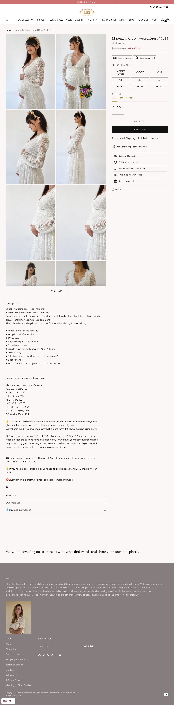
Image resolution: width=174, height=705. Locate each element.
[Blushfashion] (87, 12)
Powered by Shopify (14, 695)
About (9, 643)
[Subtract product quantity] (122, 111)
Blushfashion (118, 42)
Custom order (13, 654)
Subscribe (88, 646)
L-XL (159, 80)
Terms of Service (14, 664)
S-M (121, 80)
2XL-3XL (140, 86)
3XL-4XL (159, 86)
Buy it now (140, 129)
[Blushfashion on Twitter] (154, 7)
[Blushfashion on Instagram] (160, 7)
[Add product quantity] (114, 111)
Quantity (116, 106)
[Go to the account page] (161, 19)
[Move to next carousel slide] (166, 535)
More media (56, 291)
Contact (10, 669)
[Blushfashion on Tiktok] (164, 7)
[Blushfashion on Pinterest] (157, 7)
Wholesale (11, 674)
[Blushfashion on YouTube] (167, 7)
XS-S (159, 72)
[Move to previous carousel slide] (160, 535)
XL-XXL (121, 86)
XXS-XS (140, 72)
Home (8, 30)
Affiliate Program (15, 680)
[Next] (115, 2)
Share (118, 189)
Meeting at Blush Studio (18, 685)
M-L (140, 80)
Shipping (130, 138)
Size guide (11, 649)
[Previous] (59, 2)
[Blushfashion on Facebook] (150, 7)
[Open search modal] (7, 19)
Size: (122, 65)
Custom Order (121, 72)
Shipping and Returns (17, 659)
